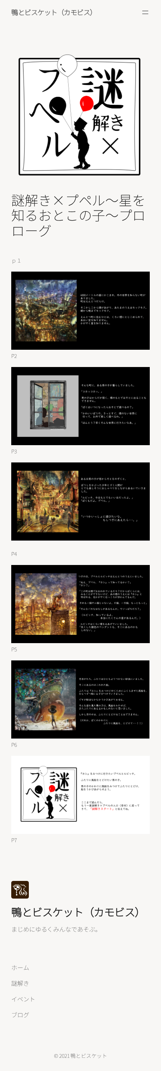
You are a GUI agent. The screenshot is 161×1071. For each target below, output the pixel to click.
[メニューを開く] (145, 12)
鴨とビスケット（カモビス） (54, 12)
